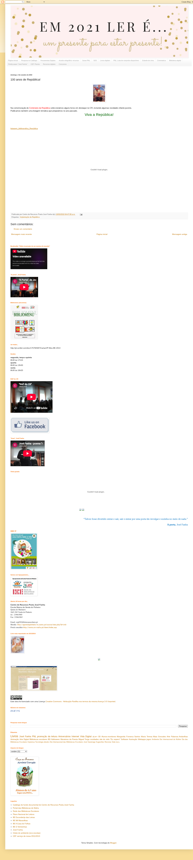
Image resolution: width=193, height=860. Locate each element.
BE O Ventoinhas (20, 827)
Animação (15, 739)
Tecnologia (39, 742)
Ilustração (133, 739)
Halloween (55, 739)
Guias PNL (86, 60)
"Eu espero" (115, 739)
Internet (75, 736)
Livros (14, 736)
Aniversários (64, 736)
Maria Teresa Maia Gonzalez (153, 736)
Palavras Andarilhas (179, 736)
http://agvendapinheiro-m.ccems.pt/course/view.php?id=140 (41, 625)
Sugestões (100, 742)
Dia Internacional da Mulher (170, 739)
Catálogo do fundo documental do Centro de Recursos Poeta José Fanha (43, 805)
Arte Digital (24, 739)
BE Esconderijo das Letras (24, 817)
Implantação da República (30, 217)
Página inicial (101, 234)
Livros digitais (105, 60)
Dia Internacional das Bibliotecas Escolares (66, 742)
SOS (95, 60)
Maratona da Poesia (69, 739)
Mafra (117, 742)
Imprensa (31, 742)
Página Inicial (13, 60)
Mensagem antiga (179, 234)
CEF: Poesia (35, 64)
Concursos (63, 64)
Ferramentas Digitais (48, 60)
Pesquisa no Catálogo (29, 60)
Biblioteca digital (175, 60)
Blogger (113, 843)
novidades (94, 739)
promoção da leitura (47, 736)
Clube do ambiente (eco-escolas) (26, 833)
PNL (34, 736)
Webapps (142, 739)
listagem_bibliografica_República (24, 128)
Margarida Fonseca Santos (128, 736)
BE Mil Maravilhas (20, 820)
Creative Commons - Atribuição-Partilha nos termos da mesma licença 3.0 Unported (80, 701)
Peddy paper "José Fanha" (17, 64)
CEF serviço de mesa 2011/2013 (26, 836)
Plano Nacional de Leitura (23, 814)
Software (124, 739)
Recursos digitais (49, 64)
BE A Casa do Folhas (21, 824)
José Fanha (25, 736)
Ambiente (155, 739)
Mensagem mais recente (21, 234)
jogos (149, 739)
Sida (113, 742)
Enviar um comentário (23, 229)
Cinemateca (161, 60)
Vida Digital (86, 736)
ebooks (46, 742)
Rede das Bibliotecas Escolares (26, 811)
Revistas (108, 742)
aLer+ (95, 736)
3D (99, 736)
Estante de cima (148, 60)
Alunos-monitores (108, 736)
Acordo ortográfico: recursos (69, 60)
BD (49, 739)
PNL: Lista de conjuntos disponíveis (126, 60)
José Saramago (89, 742)
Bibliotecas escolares (38, 739)
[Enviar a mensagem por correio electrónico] (80, 214)
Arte (168, 736)
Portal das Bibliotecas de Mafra (26, 808)
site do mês (104, 739)
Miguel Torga (84, 739)
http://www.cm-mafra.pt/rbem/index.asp (40, 628)
